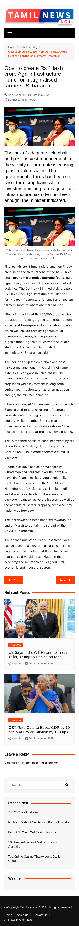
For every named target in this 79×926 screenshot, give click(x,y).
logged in (28, 762)
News (31, 99)
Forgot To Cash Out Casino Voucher (32, 832)
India (24, 99)
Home (8, 914)
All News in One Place (18, 919)
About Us (23, 914)
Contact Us (40, 914)
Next (63, 580)
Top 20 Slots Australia (23, 812)
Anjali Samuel (16, 94)
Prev (16, 580)
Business (13, 99)
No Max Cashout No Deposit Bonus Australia (38, 822)
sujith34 (16, 663)
